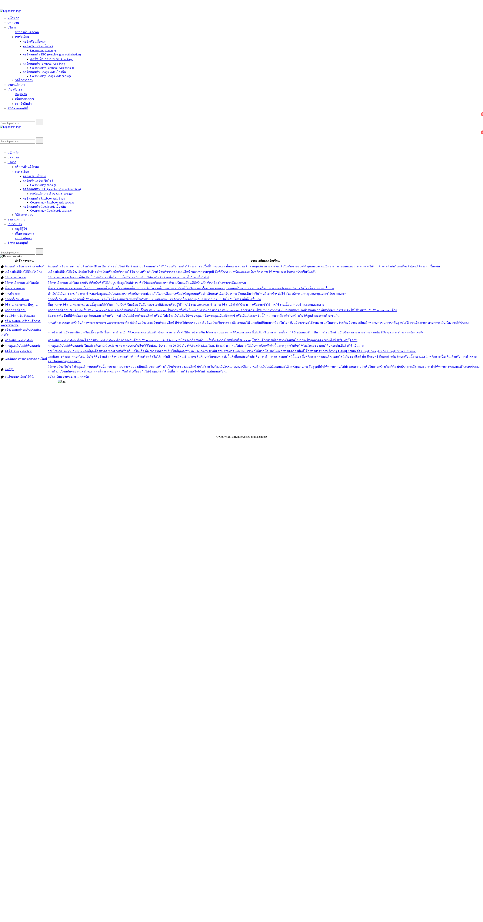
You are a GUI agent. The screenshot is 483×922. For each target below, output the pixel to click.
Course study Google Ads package (51, 76)
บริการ (12, 27)
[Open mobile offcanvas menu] (1, 130)
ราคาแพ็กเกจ (16, 84)
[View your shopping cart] (2, 117)
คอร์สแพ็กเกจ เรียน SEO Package (51, 59)
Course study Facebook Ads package (52, 67)
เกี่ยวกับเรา (15, 89)
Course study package (43, 50)
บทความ (13, 22)
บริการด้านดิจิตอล (27, 32)
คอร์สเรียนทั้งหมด (34, 41)
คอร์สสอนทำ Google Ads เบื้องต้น (44, 72)
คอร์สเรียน (22, 36)
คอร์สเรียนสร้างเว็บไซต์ (38, 46)
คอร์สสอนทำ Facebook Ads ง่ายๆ (44, 63)
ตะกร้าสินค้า (23, 103)
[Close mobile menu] (1, 145)
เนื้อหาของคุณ (24, 99)
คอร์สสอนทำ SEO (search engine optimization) (52, 54)
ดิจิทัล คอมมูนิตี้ (18, 108)
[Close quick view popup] (1, 7)
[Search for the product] (39, 122)
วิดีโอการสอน (24, 80)
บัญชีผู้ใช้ (21, 94)
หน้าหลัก (13, 18)
